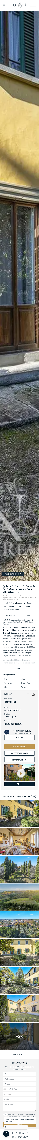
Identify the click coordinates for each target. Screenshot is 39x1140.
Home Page (6, 595)
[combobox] (19, 1099)
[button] (28, 694)
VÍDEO (19, 784)
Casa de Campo (24, 596)
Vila (13, 596)
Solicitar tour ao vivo (19, 753)
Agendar (19, 737)
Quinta (17, 596)
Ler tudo (19, 668)
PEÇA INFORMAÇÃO (19, 746)
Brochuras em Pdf (19, 759)
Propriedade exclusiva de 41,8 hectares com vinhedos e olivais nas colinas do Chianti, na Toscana (19, 599)
